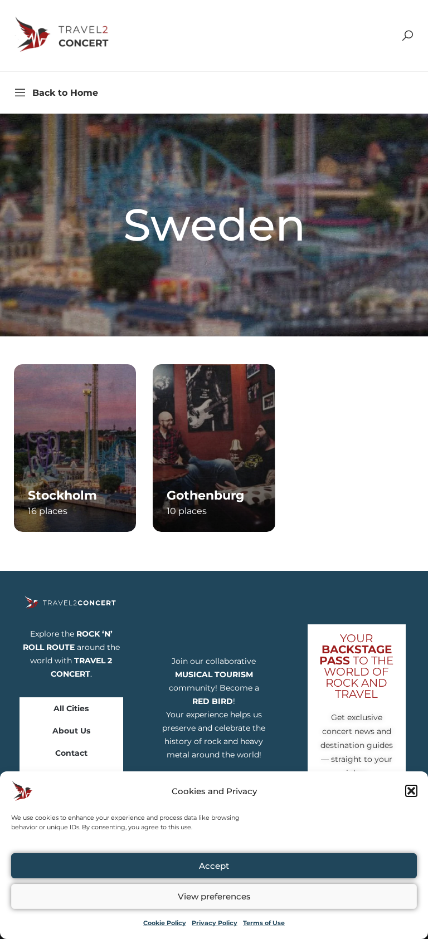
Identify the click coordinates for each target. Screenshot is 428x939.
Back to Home (65, 92)
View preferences (214, 896)
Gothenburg (205, 495)
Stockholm (62, 495)
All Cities (71, 708)
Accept (214, 865)
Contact (71, 753)
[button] (411, 790)
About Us (71, 731)
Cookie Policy (164, 923)
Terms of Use (264, 923)
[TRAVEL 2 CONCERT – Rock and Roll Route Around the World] (63, 35)
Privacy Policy (214, 923)
